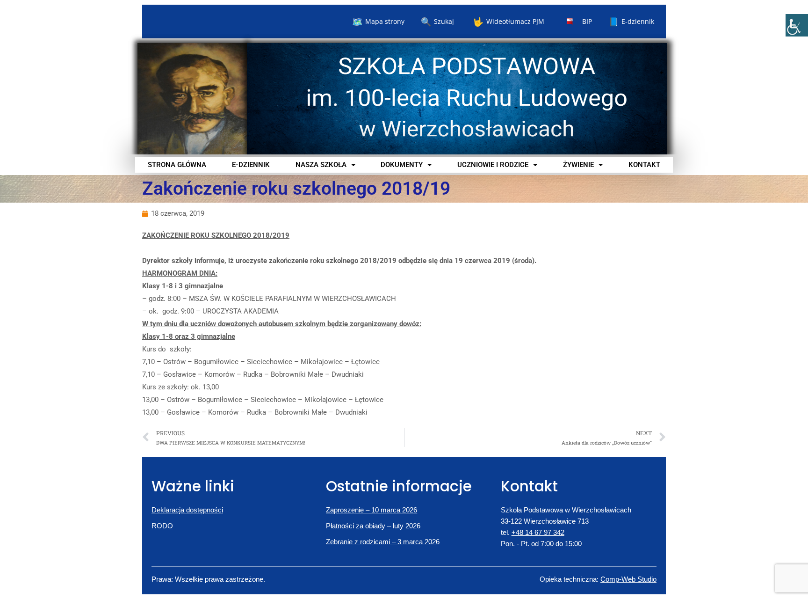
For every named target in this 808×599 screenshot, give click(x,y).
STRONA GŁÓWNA (177, 165)
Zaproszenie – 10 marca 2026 (371, 510)
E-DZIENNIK (251, 165)
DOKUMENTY (402, 165)
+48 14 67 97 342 (538, 532)
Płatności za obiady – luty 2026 (373, 526)
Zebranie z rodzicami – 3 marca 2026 (383, 542)
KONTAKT (644, 165)
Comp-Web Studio (628, 579)
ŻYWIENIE (578, 165)
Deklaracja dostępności (187, 510)
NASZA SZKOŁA (321, 165)
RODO (162, 526)
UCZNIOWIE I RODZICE (492, 165)
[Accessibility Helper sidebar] (797, 25)
